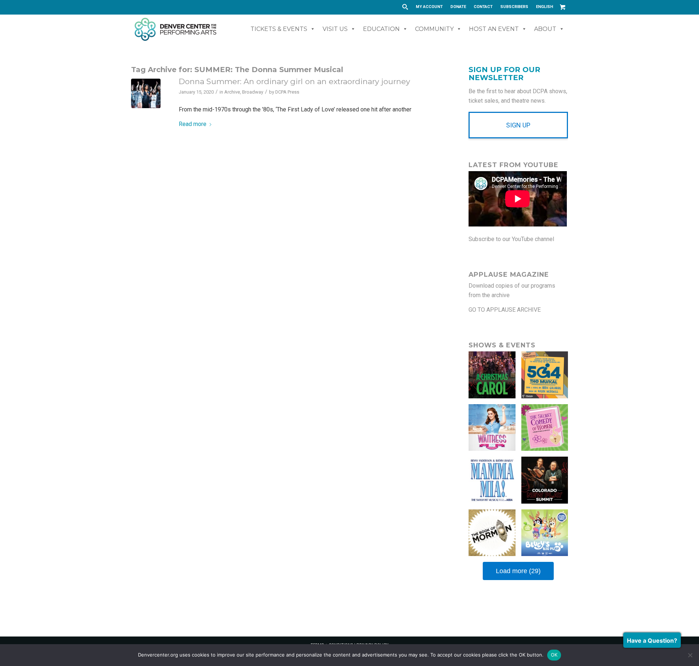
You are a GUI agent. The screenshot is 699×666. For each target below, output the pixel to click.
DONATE (458, 6)
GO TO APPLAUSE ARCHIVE (505, 309)
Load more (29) (518, 571)
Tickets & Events (278, 28)
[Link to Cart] (562, 6)
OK (554, 655)
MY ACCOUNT (429, 6)
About (545, 28)
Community (434, 28)
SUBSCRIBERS (514, 6)
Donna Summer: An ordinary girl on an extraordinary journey (294, 81)
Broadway (252, 92)
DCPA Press (287, 92)
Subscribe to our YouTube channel (511, 239)
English (544, 6)
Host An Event (494, 28)
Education (381, 28)
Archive (232, 92)
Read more (192, 124)
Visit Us (335, 28)
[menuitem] (429, 7)
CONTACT (483, 6)
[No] (690, 655)
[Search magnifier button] (404, 7)
